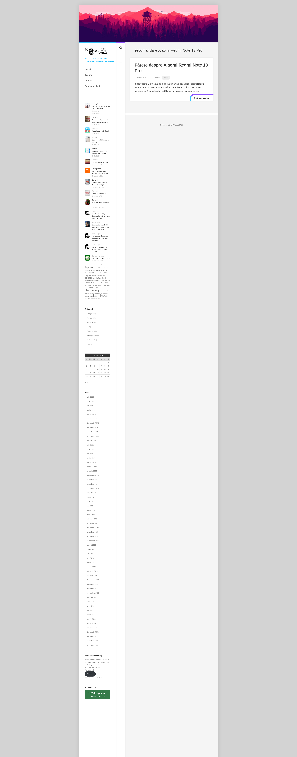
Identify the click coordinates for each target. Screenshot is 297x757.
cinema (87, 273)
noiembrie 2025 (92, 427)
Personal (90, 331)
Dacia (105, 273)
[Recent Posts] (88, 98)
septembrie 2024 (93, 488)
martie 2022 (91, 619)
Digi (86, 275)
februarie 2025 (92, 467)
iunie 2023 (90, 554)
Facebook (92, 275)
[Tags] (107, 98)
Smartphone (96, 104)
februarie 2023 (92, 571)
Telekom (87, 293)
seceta (101, 291)
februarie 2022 (92, 623)
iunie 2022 (90, 606)
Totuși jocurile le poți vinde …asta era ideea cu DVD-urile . (100, 249)
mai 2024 (90, 506)
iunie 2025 (90, 449)
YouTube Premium (90, 298)
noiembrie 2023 (92, 532)
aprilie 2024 (91, 510)
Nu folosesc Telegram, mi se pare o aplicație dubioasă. (100, 238)
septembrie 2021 (93, 645)
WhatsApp (87, 296)
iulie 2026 (90, 397)
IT (87, 327)
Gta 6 (104, 278)
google (88, 277)
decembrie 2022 (93, 580)
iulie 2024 (90, 497)
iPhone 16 (88, 283)
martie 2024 (91, 515)
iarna (91, 280)
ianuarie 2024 (92, 523)
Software (95, 149)
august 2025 (91, 440)
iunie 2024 (90, 501)
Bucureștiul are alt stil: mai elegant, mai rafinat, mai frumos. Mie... (101, 227)
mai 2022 (90, 610)
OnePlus (100, 285)
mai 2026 (90, 406)
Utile (88, 344)
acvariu (93, 265)
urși (107, 293)
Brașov (94, 270)
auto (95, 268)
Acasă (88, 69)
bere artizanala (104, 268)
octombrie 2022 (92, 588)
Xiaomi (96, 295)
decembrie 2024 (93, 475)
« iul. (87, 383)
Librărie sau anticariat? (100, 162)
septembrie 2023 (93, 541)
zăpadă (97, 298)
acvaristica (88, 265)
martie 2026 (91, 414)
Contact (88, 80)
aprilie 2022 (91, 615)
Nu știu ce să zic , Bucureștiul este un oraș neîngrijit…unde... (101, 216)
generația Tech (101, 275)
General (95, 117)
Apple (89, 267)
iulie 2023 (90, 549)
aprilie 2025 (91, 458)
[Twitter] (120, 58)
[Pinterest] (120, 66)
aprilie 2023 (91, 562)
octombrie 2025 (92, 432)
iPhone (107, 280)
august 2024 (91, 493)
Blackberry (88, 270)
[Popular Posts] (94, 98)
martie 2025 (91, 462)
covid (95, 273)
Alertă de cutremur (99, 193)
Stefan (157, 78)
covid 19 (100, 273)
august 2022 (91, 597)
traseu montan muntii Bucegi (98, 293)
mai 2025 (90, 454)
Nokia (95, 285)
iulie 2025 (90, 445)
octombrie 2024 (92, 484)
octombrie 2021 (92, 641)
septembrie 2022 (93, 593)
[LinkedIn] (120, 73)
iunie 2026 (90, 401)
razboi (86, 288)
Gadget (89, 314)
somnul (106, 291)
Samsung (92, 290)
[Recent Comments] (100, 98)
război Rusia (93, 288)
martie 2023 (91, 567)
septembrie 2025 (93, 436)
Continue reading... (202, 98)
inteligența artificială (99, 280)
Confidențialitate (93, 86)
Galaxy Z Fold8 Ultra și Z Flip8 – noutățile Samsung (101, 108)
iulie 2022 (90, 602)
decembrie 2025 (93, 423)
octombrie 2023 (92, 536)
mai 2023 (90, 558)
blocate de (99, 695)
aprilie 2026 (91, 410)
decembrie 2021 (93, 632)
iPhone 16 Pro (97, 283)
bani (98, 268)
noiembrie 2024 (92, 480)
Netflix (90, 285)
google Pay (97, 278)
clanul (91, 273)
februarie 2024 (92, 519)
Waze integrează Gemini (101, 131)
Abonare (90, 674)
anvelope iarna (100, 265)
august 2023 (91, 545)
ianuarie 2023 (92, 575)
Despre (88, 75)
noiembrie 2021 (92, 636)
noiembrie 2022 (92, 584)
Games (94, 137)
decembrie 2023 (93, 528)
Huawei (87, 280)
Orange (106, 285)
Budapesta (102, 270)
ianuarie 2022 (92, 628)
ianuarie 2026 (92, 419)
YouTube (104, 296)
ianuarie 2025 (92, 471)
